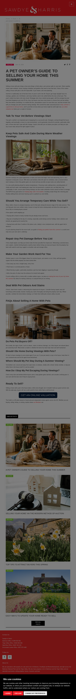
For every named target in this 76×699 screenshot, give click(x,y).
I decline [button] (18, 693)
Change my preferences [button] (35, 693)
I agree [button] (8, 693)
